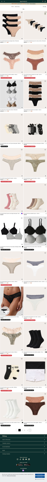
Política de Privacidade (11, 475)
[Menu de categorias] (2, 1)
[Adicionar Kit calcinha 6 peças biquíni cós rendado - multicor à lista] (45, 81)
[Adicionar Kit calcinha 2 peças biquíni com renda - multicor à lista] (45, 288)
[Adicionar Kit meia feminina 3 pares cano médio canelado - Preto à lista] (45, 323)
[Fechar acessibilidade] (46, 12)
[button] (40, 479)
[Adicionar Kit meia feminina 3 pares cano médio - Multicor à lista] (22, 359)
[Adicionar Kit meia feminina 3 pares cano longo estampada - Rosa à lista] (22, 185)
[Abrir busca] (4, 1)
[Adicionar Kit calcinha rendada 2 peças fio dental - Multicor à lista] (22, 323)
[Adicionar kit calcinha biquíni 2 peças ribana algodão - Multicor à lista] (45, 394)
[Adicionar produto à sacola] (22, 38)
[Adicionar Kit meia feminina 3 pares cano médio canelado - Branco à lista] (22, 394)
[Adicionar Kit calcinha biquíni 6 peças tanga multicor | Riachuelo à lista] (22, 12)
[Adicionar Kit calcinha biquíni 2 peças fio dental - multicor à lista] (45, 150)
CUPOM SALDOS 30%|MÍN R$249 (30, 146)
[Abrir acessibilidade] (45, 14)
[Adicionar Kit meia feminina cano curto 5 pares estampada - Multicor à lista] (22, 115)
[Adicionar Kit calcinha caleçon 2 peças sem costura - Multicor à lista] (45, 359)
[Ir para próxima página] (30, 430)
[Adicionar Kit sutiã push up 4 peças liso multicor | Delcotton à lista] (22, 81)
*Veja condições (32, 3)
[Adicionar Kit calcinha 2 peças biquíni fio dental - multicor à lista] (22, 150)
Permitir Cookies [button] (40, 474)
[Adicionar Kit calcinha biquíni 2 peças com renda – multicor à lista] (22, 253)
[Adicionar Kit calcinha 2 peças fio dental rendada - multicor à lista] (22, 46)
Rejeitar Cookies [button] (40, 476)
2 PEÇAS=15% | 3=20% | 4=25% (5, 249)
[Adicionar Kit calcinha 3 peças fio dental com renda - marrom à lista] (45, 46)
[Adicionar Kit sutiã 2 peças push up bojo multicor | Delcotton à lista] (45, 218)
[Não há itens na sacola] (45, 1)
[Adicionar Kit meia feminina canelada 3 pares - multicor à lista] (45, 185)
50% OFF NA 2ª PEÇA (4, 146)
